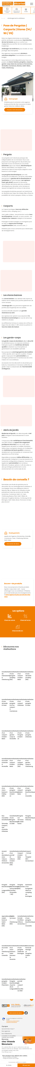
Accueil (3, 18)
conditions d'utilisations (11, 1022)
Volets (26, 11)
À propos (5, 1026)
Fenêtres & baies (7, 11)
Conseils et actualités (9, 1036)
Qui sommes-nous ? (8, 1029)
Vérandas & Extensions (16, 11)
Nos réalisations (7, 1033)
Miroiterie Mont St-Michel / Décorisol (13, 4)
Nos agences (6, 1031)
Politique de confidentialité (12, 1021)
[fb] (26, 1013)
